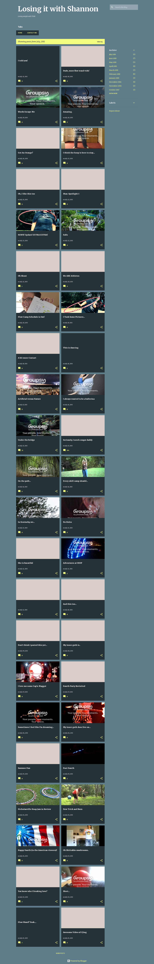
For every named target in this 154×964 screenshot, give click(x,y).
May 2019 (112, 62)
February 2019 (114, 74)
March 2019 (113, 70)
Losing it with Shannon (58, 8)
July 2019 (112, 54)
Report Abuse (114, 111)
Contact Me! (32, 33)
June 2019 (112, 58)
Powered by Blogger (78, 961)
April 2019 (113, 66)
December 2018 (115, 82)
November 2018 (115, 86)
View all (100, 42)
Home (20, 33)
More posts (60, 953)
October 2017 (114, 90)
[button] (56, 81)
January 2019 (114, 78)
